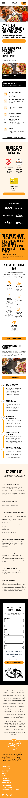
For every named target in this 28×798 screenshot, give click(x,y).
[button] (3, 3)
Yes (11, 659)
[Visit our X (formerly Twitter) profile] (7, 795)
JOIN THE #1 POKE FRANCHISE (14, 194)
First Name (7, 618)
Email (5, 629)
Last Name (7, 624)
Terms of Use (7, 787)
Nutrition (5, 778)
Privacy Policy (7, 785)
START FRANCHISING (14, 41)
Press (4, 773)
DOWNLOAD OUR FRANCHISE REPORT (14, 137)
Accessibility (7, 783)
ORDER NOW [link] (24, 3)
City (5, 640)
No (18, 659)
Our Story (6, 771)
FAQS (4, 776)
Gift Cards (6, 780)
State (5, 645)
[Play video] (14, 14)
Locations (6, 766)
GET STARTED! (14, 377)
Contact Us (6, 768)
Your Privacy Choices (10, 790)
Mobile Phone (7, 634)
